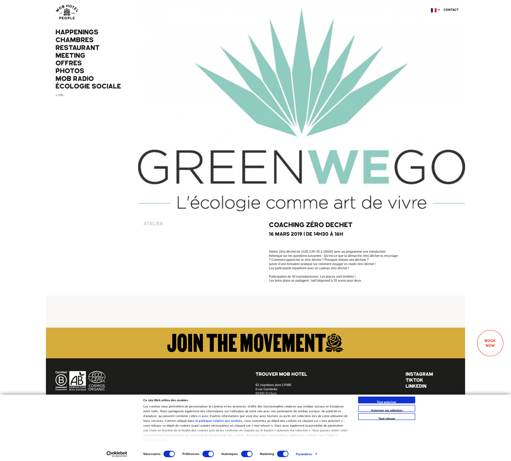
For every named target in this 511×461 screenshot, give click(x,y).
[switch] (208, 454)
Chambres (74, 40)
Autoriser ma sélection (386, 410)
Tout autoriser (386, 401)
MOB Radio (74, 78)
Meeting (70, 55)
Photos (69, 71)
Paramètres (304, 454)
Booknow (490, 343)
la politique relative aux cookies (219, 420)
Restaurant (77, 47)
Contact (451, 10)
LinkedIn (416, 386)
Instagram (419, 374)
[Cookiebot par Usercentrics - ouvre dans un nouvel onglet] (116, 454)
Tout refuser (386, 418)
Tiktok (414, 380)
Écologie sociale (88, 86)
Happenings (76, 32)
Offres (68, 63)
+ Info (59, 95)
